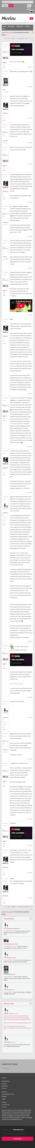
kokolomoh (15, 1013)
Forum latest (9, 918)
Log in (5, 5)
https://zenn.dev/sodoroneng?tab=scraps (16, 1016)
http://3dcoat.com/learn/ (16, 683)
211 (7, 752)
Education (5, 1086)
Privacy (4, 1102)
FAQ (4, 29)
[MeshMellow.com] (18, 1130)
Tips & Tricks (9, 32)
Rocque (5, 256)
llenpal (14, 957)
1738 (4, 120)
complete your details (23, 38)
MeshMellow (5, 1081)
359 (7, 259)
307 (7, 92)
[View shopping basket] (31, 11)
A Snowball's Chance (10, 946)
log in (9, 38)
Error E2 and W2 (9, 931)
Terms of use (6, 1104)
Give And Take (8, 960)
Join (11, 5)
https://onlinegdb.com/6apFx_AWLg (14, 1026)
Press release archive (8, 1094)
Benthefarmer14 (16, 928)
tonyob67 (5, 750)
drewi (4, 89)
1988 (4, 67)
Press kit (4, 1092)
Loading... (6, 1068)
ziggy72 (5, 62)
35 (6, 143)
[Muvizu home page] (9, 18)
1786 (4, 525)
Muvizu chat (9, 1003)
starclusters (13, 1042)
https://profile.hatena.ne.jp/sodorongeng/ (16, 1018)
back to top (17, 1139)
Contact (4, 1083)
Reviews (4, 1096)
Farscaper (5, 140)
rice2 (14, 989)
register (13, 38)
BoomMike (15, 944)
